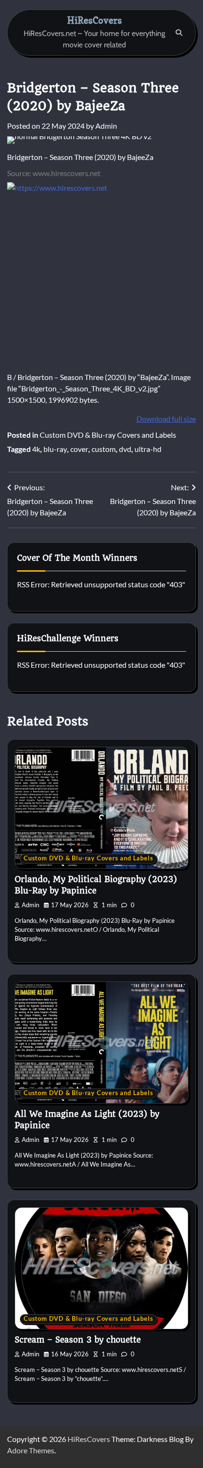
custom (104, 448)
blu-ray (55, 448)
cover (79, 448)
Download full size (166, 418)
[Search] (179, 33)
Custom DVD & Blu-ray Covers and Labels (108, 434)
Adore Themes (30, 1450)
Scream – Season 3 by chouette (78, 1339)
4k (36, 448)
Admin (106, 125)
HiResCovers (94, 20)
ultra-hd (148, 448)
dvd (125, 448)
